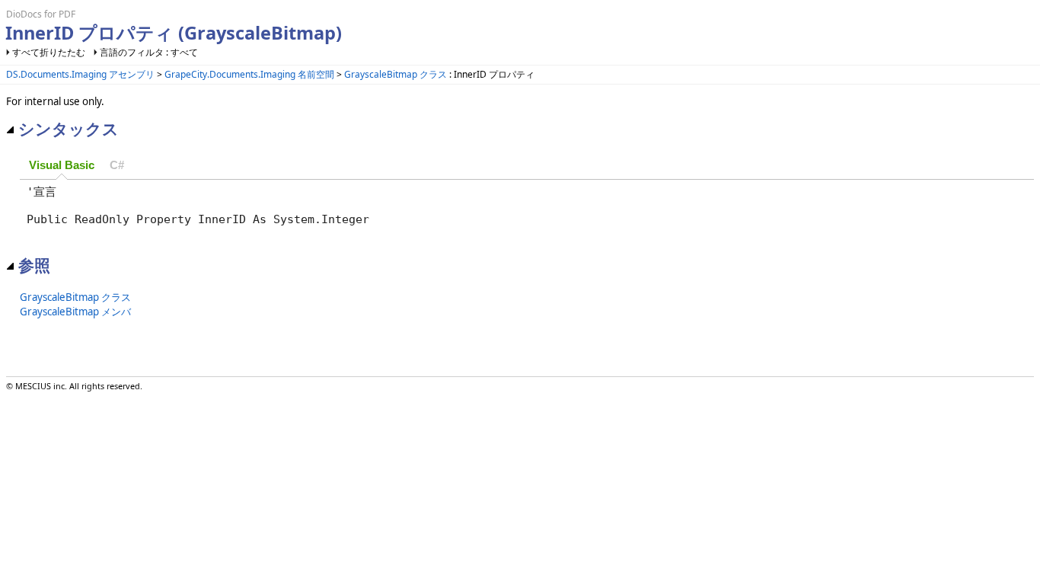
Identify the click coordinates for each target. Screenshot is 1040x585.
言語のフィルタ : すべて (149, 52)
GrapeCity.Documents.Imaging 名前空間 (249, 74)
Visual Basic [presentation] (61, 165)
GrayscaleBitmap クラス (395, 74)
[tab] (61, 166)
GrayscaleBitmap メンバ (75, 311)
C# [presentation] (117, 165)
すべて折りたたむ (48, 52)
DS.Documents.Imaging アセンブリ (80, 74)
